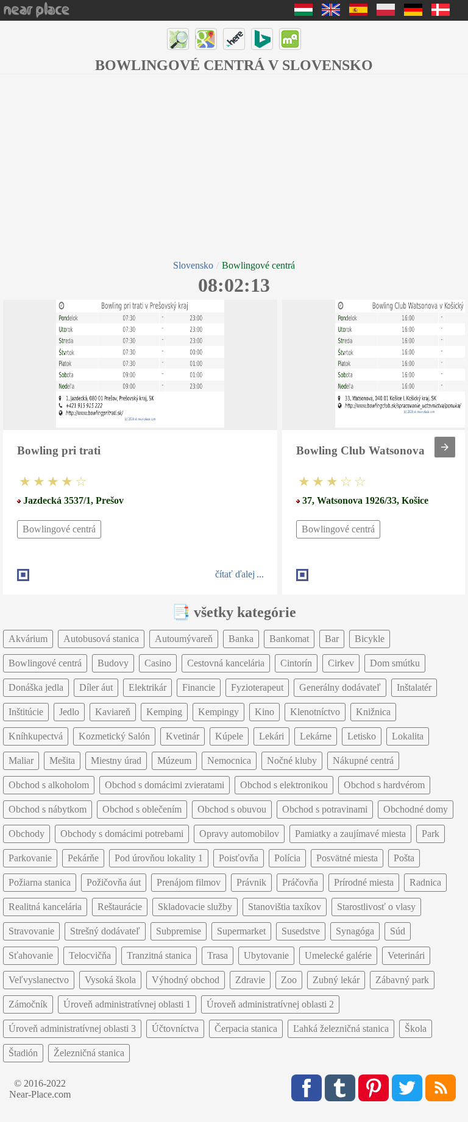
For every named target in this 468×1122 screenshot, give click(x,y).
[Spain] (358, 12)
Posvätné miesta (347, 858)
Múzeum (174, 760)
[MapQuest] (290, 39)
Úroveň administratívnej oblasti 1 (127, 1004)
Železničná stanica (89, 1053)
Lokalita (408, 736)
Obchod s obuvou (231, 809)
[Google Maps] (206, 39)
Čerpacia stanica (245, 1028)
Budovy (113, 663)
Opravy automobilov (239, 833)
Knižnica (373, 712)
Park (430, 833)
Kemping (164, 712)
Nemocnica (229, 760)
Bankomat (289, 638)
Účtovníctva (175, 1028)
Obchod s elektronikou (284, 785)
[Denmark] (440, 12)
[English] (331, 12)
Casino (157, 663)
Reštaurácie (120, 906)
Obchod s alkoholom (49, 785)
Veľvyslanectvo (39, 980)
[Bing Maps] (262, 39)
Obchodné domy (415, 809)
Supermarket (241, 931)
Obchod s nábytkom (48, 809)
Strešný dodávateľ (105, 931)
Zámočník (28, 1004)
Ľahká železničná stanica (341, 1028)
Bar (332, 638)
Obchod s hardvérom (384, 785)
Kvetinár (182, 736)
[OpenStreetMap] (178, 39)
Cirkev (341, 663)
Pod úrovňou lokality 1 (159, 858)
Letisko (361, 736)
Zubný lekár (336, 980)
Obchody (26, 833)
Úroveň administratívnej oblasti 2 (270, 1004)
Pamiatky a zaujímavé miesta (350, 833)
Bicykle (370, 638)
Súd (397, 931)
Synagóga (355, 931)
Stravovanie (31, 931)
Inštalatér (414, 687)
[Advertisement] (234, 165)
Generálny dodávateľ (340, 687)
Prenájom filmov (189, 882)
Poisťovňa (238, 858)
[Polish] (386, 12)
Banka (241, 638)
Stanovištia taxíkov (284, 906)
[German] (413, 12)
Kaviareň (112, 712)
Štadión (23, 1053)
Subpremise (178, 931)
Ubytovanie (266, 955)
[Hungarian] (303, 12)
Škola (416, 1028)
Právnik (251, 882)
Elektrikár (147, 687)
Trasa (217, 955)
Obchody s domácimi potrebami (121, 833)
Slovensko (193, 265)
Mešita (62, 760)
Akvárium (28, 638)
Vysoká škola (110, 980)
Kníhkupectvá (36, 736)
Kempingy (218, 712)
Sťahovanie (31, 955)
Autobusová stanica (101, 638)
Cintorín (296, 663)
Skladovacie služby (195, 906)
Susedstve (301, 931)
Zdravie (250, 980)
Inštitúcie (26, 712)
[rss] (440, 1087)
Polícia (287, 858)
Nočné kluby (292, 760)
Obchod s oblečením (142, 809)
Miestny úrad (116, 760)
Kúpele (229, 736)
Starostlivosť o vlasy (376, 906)
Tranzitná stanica (159, 955)
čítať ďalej (235, 574)
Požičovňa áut (114, 882)
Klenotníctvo (315, 712)
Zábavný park (402, 980)
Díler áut (96, 687)
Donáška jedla (36, 687)
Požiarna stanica (40, 882)
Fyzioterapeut (257, 687)
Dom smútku (395, 663)
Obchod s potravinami (324, 809)
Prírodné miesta (364, 882)
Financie (198, 687)
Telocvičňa (90, 955)
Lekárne (316, 736)
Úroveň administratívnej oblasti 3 (72, 1028)
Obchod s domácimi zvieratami (164, 785)
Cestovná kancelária (225, 663)
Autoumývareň (184, 638)
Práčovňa (300, 882)
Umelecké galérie (338, 955)
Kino (264, 712)
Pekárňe (83, 858)
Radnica (425, 882)
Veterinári (406, 955)
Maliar (21, 760)
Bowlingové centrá (59, 529)
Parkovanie (30, 858)
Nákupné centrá (363, 760)
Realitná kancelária (45, 906)
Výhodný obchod (185, 980)
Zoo (289, 980)
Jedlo (69, 712)
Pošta (404, 858)
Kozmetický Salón (114, 736)
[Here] (234, 39)
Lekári (271, 736)
